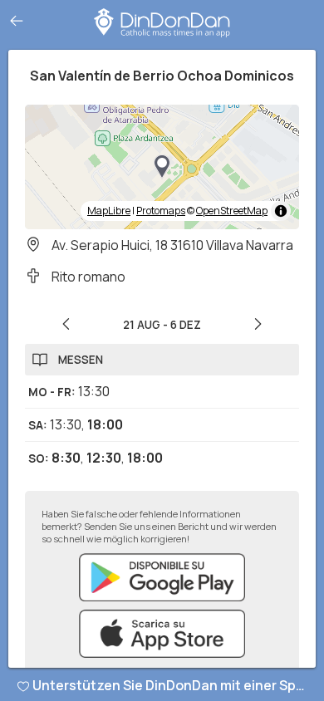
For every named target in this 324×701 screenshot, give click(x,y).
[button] (162, 166)
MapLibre (108, 210)
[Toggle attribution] (281, 211)
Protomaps (160, 210)
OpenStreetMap (232, 210)
